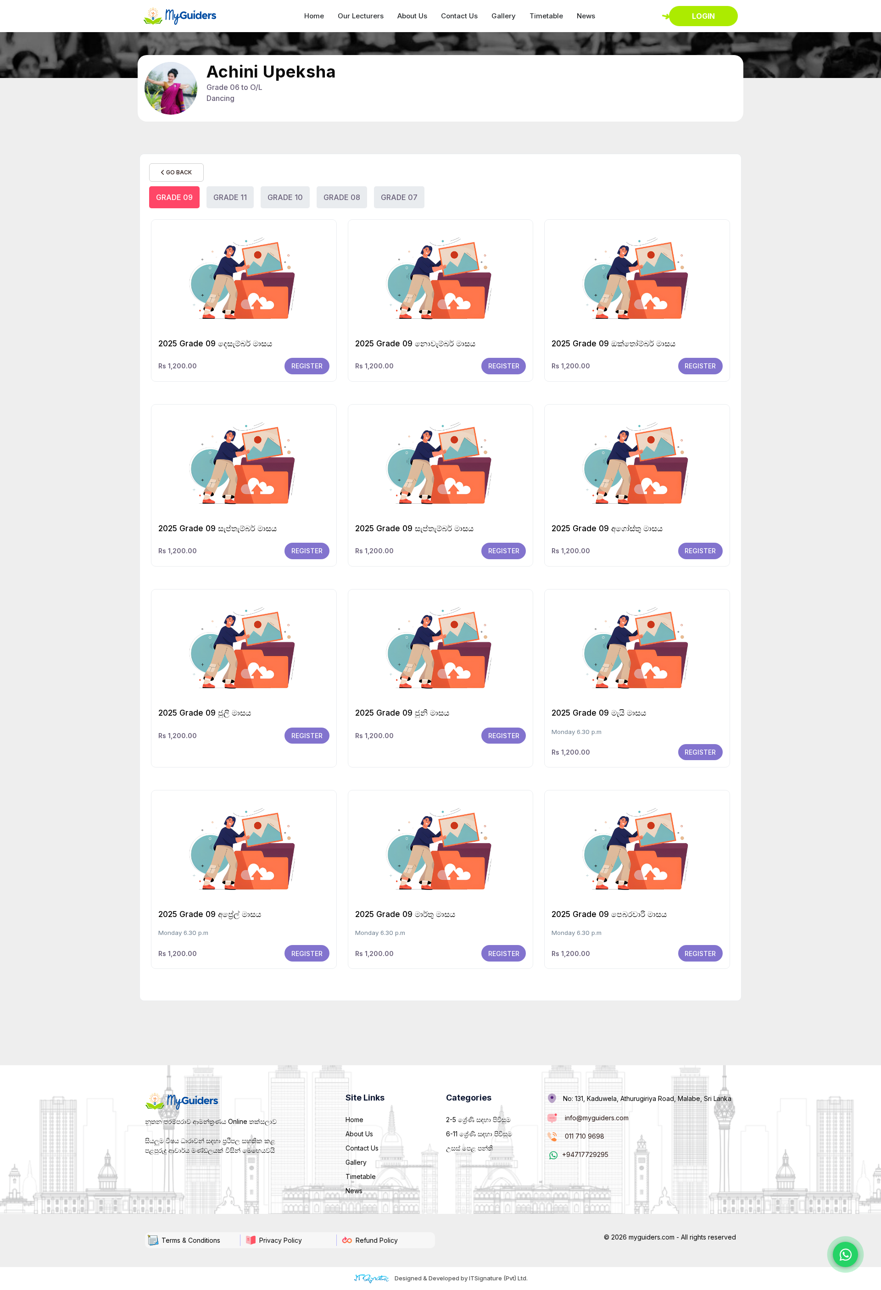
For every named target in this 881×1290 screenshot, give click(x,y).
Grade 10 (285, 197)
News (586, 15)
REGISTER (307, 366)
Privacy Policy (280, 1240)
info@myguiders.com (597, 1118)
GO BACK (178, 172)
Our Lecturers (361, 15)
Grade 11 (230, 197)
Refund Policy (377, 1240)
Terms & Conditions (191, 1240)
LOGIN (703, 16)
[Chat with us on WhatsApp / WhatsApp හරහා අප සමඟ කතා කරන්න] (845, 1254)
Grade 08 (341, 197)
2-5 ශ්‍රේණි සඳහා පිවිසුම (478, 1119)
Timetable (546, 15)
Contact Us (459, 15)
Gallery (503, 15)
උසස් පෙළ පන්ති (469, 1148)
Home (314, 15)
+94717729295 (585, 1154)
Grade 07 (399, 197)
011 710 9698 (584, 1136)
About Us (412, 15)
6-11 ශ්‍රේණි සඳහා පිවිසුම (479, 1134)
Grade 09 (174, 197)
